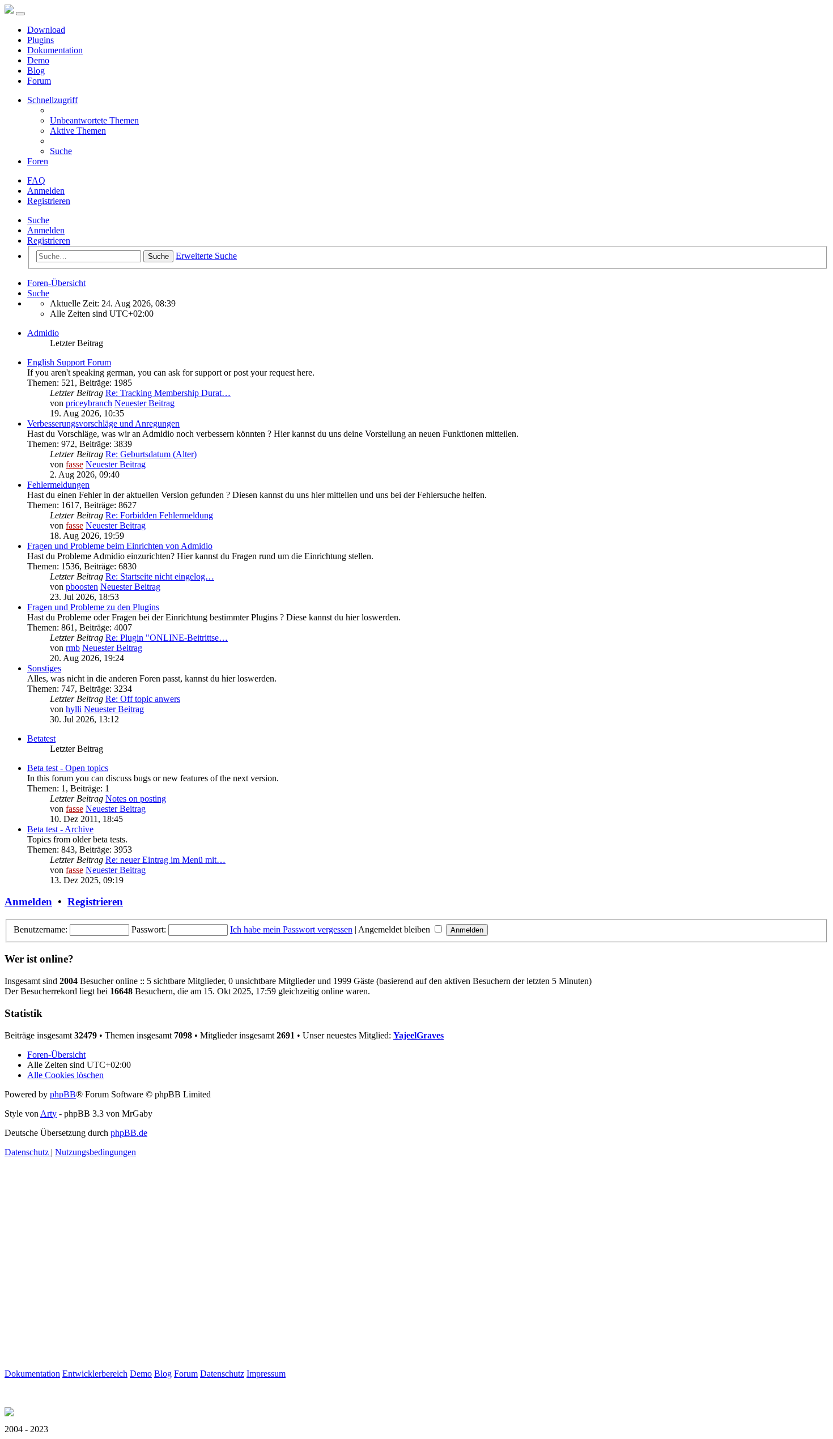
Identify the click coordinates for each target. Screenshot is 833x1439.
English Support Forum (69, 362)
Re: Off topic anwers (142, 699)
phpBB (63, 1094)
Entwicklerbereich (95, 1373)
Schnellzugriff (52, 100)
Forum (39, 81)
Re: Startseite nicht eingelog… (159, 576)
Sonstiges (44, 668)
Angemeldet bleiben (395, 929)
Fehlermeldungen (58, 484)
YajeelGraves (418, 1035)
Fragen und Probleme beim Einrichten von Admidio (119, 546)
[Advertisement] (345, 1289)
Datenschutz (222, 1373)
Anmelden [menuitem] (46, 190)
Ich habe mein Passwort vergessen (291, 929)
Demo (38, 60)
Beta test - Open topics (67, 768)
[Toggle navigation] (20, 13)
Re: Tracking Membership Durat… (168, 393)
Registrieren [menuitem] (48, 201)
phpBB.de (128, 1133)
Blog (36, 70)
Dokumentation (55, 50)
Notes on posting (135, 798)
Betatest (41, 738)
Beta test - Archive (60, 829)
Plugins (40, 40)
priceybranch (89, 403)
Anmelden (46, 230)
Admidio (43, 333)
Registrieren (48, 240)
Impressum (266, 1373)
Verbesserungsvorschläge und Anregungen (103, 423)
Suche (38, 220)
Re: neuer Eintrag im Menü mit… (165, 860)
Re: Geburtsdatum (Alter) (151, 454)
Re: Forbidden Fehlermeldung (159, 515)
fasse (74, 464)
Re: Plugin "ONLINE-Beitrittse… (166, 637)
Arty (48, 1113)
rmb (73, 648)
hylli (74, 709)
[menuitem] (94, 120)
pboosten (82, 586)
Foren (37, 161)
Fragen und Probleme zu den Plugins (93, 607)
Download (46, 30)
